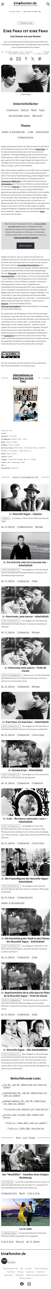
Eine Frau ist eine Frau (32, 11)
